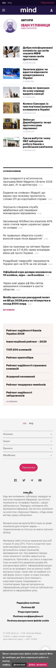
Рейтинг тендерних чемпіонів (26, 384)
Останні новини (12, 171)
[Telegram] (32, 480)
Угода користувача (28, 612)
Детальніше (19, 665)
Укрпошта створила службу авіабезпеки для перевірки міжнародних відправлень (20, 210)
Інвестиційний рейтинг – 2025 (26, 341)
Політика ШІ (28, 607)
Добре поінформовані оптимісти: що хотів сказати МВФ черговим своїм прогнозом (38, 53)
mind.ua (28, 529)
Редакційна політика (28, 603)
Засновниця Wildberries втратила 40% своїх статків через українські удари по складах (27, 224)
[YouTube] (40, 480)
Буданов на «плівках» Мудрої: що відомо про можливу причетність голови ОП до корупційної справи (24, 195)
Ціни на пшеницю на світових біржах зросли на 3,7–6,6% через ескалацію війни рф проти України (26, 249)
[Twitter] (24, 480)
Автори (27, 20)
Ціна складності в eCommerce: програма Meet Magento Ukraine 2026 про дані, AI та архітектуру (27, 181)
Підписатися (47, 3)
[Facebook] (15, 480)
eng (10, 3)
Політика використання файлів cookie (28, 621)
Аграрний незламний (20, 376)
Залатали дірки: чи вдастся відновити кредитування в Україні (35, 73)
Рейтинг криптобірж (19, 357)
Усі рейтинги (11, 402)
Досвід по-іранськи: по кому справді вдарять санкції (36, 91)
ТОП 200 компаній (18, 349)
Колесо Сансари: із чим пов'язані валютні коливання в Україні (37, 106)
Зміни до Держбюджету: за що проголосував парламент (37, 124)
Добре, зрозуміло (37, 665)
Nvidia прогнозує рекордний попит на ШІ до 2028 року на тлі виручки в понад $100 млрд (27, 300)
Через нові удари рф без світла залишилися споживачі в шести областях (23, 286)
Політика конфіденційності (28, 616)
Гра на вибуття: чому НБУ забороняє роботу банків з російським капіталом (38, 142)
